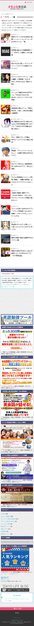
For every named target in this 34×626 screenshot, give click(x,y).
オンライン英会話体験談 (8, 519)
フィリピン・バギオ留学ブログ (9, 574)
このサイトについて (8, 286)
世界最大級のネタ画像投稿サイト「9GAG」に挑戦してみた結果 (21, 52)
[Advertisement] (15, 301)
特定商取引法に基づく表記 (17, 620)
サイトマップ (17, 617)
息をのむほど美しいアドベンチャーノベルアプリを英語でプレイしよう (21, 66)
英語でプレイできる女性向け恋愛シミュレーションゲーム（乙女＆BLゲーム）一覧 (21, 39)
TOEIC (14, 119)
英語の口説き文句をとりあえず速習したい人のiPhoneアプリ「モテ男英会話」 (21, 253)
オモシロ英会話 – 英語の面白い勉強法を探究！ (17, 7)
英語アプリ (16, 34)
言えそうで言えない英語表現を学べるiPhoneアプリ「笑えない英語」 (22, 166)
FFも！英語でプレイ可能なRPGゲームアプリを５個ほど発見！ (22, 139)
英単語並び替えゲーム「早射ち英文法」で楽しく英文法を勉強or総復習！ (21, 110)
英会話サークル (5, 526)
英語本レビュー (5, 534)
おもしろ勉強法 (5, 516)
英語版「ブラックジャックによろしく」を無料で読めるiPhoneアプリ (22, 153)
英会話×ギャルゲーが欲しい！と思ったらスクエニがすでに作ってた (21, 227)
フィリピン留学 (5, 524)
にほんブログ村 (5, 579)
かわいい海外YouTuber (8, 521)
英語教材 (3, 531)
